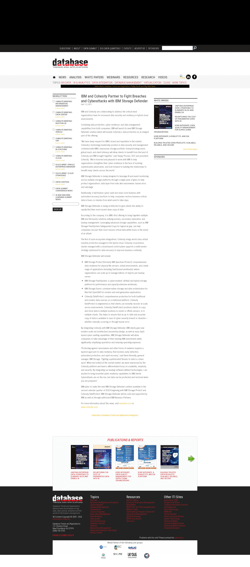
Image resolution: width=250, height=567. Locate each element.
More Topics (179, 82)
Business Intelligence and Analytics (104, 502)
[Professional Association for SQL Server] (103, 559)
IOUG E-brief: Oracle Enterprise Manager (65, 165)
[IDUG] (103, 548)
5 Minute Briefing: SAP (64, 139)
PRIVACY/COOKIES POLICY (63, 535)
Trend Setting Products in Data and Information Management (140, 513)
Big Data (66, 82)
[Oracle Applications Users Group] (132, 549)
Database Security (97, 523)
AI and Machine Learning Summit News (64, 197)
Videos (162, 77)
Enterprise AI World (171, 502)
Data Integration (102, 82)
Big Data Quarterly (110, 48)
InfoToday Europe (171, 509)
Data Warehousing (97, 521)
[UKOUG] (132, 557)
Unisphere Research (172, 528)
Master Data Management (100, 528)
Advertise (139, 48)
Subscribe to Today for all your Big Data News (125, 86)
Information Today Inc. (62, 519)
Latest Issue (60, 108)
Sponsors (153, 48)
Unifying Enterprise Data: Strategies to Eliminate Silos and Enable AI (184, 109)
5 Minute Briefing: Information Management (64, 103)
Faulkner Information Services (176, 505)
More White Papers (190, 149)
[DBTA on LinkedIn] (188, 79)
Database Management (128, 82)
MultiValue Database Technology (103, 530)
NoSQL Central (96, 532)
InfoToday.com (170, 507)
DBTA (70, 63)
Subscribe (65, 48)
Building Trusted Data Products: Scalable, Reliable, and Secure (175, 144)
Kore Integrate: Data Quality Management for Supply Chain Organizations (174, 128)
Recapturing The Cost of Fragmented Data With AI (185, 119)
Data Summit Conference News (64, 189)
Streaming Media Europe (174, 523)
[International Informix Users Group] (117, 549)
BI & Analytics (82, 82)
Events (127, 48)
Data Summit (90, 48)
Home (54, 76)
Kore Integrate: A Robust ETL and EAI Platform (171, 137)
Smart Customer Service (173, 516)
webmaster (178, 538)
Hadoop (93, 526)
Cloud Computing (97, 512)
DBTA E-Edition (62, 182)
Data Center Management (100, 514)
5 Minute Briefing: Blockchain (64, 148)
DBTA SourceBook (133, 519)
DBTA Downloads (133, 516)
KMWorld (167, 512)
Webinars (113, 77)
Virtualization (152, 82)
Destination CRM (171, 500)
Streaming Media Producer (174, 526)
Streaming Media (171, 521)
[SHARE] (117, 555)
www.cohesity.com (89, 407)
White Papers (94, 77)
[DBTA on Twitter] (182, 78)
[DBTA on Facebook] (194, 79)
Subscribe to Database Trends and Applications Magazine (115, 415)
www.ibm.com (125, 403)
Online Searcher (170, 514)
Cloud (166, 82)
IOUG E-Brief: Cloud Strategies (65, 174)
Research (148, 77)
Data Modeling (96, 516)
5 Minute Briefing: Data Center (64, 113)
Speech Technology (172, 519)
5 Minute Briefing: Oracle (64, 131)
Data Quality (95, 519)
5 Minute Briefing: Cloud (64, 157)
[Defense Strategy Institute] (147, 558)
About (77, 48)
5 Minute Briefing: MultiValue (64, 122)
